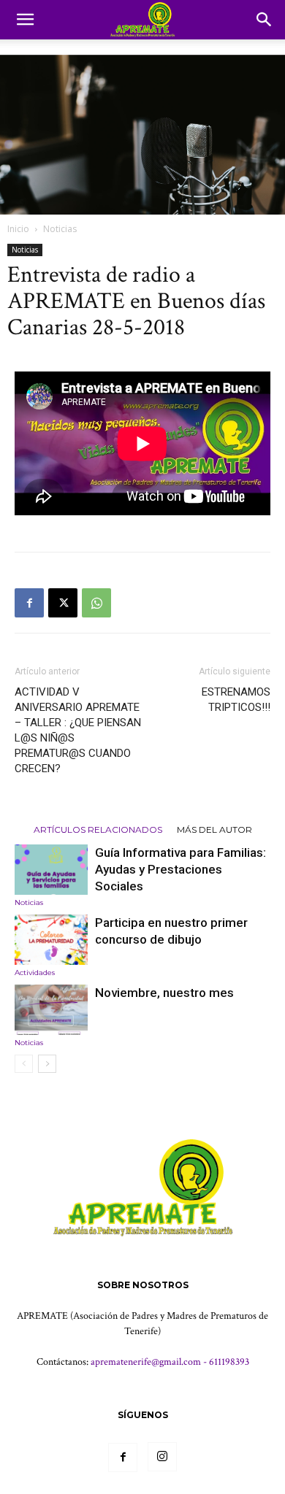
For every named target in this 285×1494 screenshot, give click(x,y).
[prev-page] (24, 1064)
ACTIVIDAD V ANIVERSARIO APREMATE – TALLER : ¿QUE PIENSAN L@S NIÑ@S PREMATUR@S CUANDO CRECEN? (78, 730)
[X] (62, 602)
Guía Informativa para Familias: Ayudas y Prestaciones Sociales (180, 869)
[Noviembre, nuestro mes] (51, 1010)
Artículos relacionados (98, 829)
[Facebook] (29, 602)
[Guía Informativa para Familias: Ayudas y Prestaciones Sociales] (51, 869)
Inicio (18, 229)
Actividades (35, 972)
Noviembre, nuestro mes (164, 992)
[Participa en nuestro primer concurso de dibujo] (51, 940)
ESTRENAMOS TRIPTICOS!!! (236, 699)
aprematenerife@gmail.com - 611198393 (170, 1361)
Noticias (60, 229)
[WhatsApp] (96, 602)
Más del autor (214, 829)
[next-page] (47, 1064)
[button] (24, 19)
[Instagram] (162, 1456)
